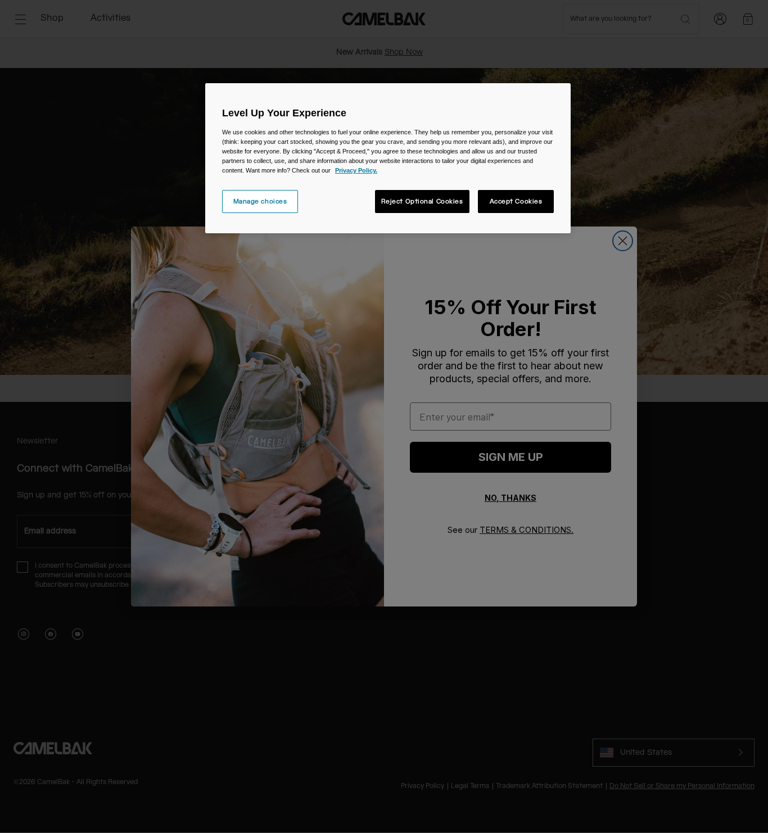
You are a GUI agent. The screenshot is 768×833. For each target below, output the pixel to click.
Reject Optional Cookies (422, 201)
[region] (388, 158)
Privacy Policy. (356, 170)
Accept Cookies (516, 201)
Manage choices (260, 201)
